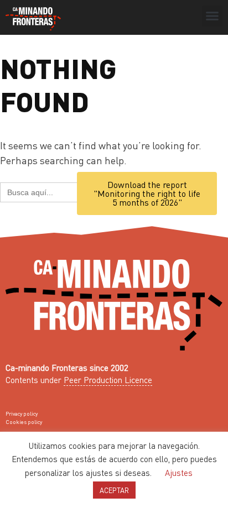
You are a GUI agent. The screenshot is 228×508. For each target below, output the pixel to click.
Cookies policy (24, 421)
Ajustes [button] (179, 472)
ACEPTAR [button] (114, 490)
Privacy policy (22, 413)
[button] (212, 16)
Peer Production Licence (108, 379)
